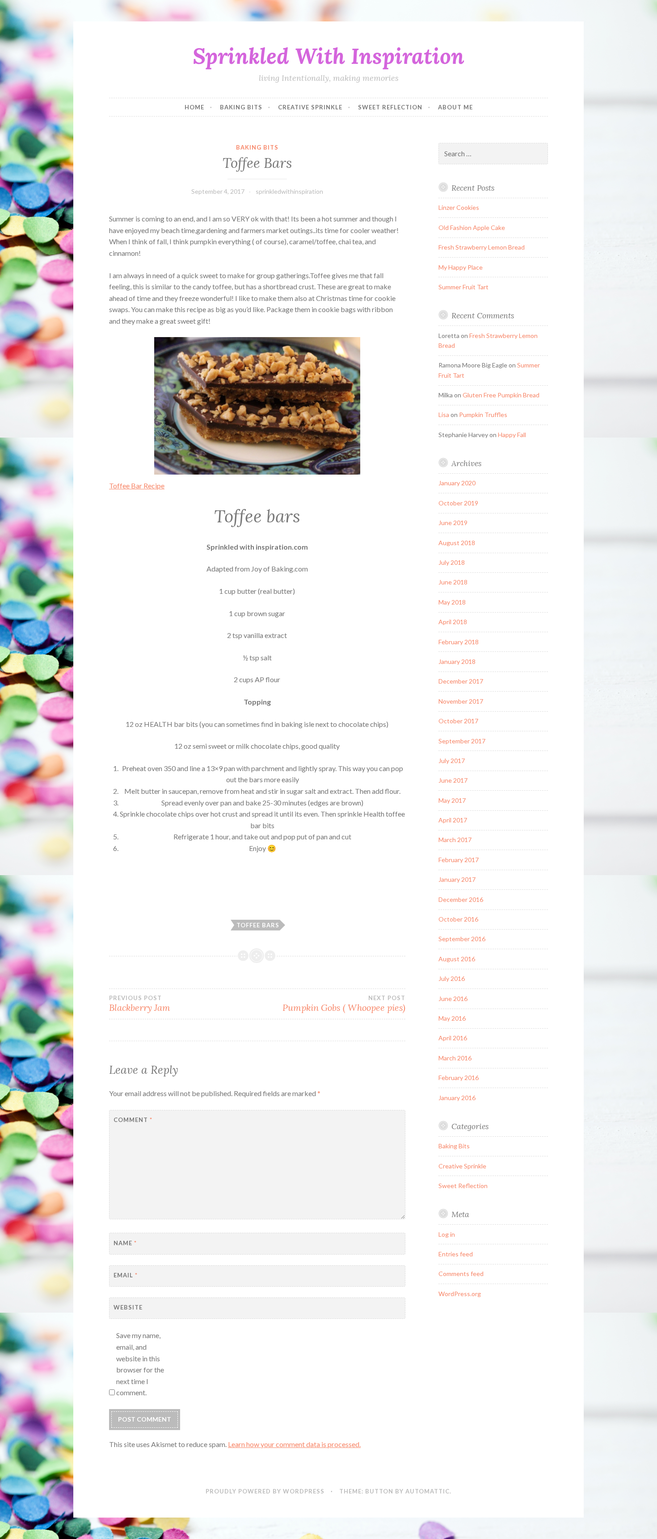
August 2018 (456, 542)
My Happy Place (460, 267)
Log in (446, 1234)
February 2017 (458, 859)
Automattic (427, 1491)
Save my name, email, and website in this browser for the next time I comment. (140, 1364)
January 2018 (457, 661)
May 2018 (452, 602)
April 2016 (452, 1038)
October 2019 (458, 503)
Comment (133, 1119)
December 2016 (460, 899)
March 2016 (455, 1058)
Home (194, 107)
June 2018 (452, 582)
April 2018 (452, 622)
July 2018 (451, 562)
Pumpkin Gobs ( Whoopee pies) (343, 1003)
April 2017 (452, 820)
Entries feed (455, 1254)
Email (126, 1275)
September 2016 (461, 939)
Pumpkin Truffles (483, 414)
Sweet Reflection (390, 107)
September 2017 (461, 741)
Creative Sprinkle (310, 107)
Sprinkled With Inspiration (328, 56)
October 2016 (458, 919)
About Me (455, 107)
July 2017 (451, 760)
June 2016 (452, 998)
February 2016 (458, 1077)
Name (125, 1243)
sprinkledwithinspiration (289, 191)
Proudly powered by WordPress (265, 1491)
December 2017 (460, 681)
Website (128, 1307)
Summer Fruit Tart (463, 287)
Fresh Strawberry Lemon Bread (481, 247)
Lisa (443, 414)
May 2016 (452, 1018)
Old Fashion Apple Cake (471, 227)
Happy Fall (512, 434)
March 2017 (455, 839)
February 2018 (458, 642)
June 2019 (452, 522)
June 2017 (452, 780)
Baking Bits (241, 107)
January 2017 (457, 879)
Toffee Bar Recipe (136, 485)
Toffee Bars (257, 925)
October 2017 (458, 721)
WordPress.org (459, 1293)
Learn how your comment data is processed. (294, 1444)
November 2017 (460, 701)
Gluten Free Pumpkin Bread (501, 395)
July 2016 (451, 978)
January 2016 (457, 1097)
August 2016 (456, 959)
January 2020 (457, 483)
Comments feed (461, 1273)
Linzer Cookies (458, 207)
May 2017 (452, 800)
